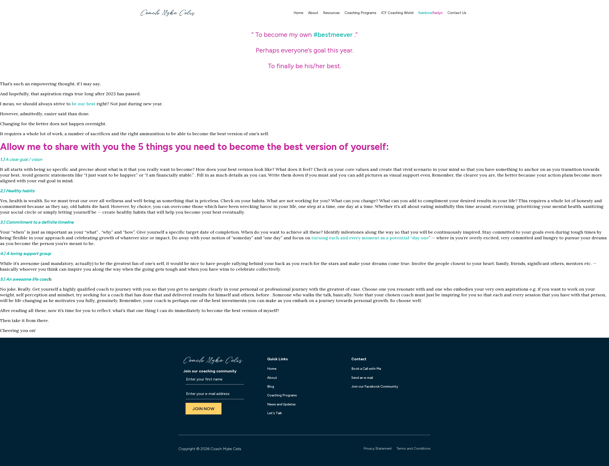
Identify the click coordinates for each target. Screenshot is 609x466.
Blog (270, 386)
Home (298, 13)
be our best (83, 103)
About (313, 13)
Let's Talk (274, 413)
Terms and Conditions (414, 449)
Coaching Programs (360, 13)
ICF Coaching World (397, 13)
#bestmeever (333, 34)
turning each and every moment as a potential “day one (370, 237)
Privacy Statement (378, 449)
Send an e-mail (362, 378)
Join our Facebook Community (374, 386)
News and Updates (281, 404)
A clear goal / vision (23, 159)
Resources (331, 13)
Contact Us (456, 13)
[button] (203, 408)
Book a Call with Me (366, 369)
